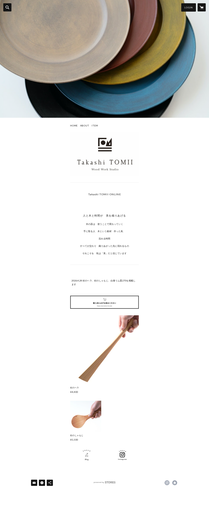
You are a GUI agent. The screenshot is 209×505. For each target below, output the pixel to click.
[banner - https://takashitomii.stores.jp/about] (104, 302)
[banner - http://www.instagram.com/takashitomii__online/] (122, 455)
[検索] (7, 7)
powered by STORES (105, 483)
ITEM (95, 125)
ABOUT (84, 125)
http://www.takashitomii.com (174, 482)
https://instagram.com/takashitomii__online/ (167, 482)
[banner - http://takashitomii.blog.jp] (86, 455)
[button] (188, 7)
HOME (74, 125)
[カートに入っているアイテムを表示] (202, 7)
